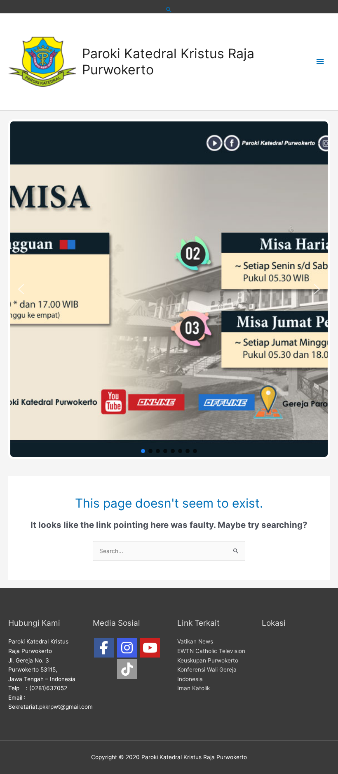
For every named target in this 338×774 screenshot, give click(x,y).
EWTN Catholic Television (211, 651)
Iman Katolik (193, 688)
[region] (169, 289)
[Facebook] (104, 648)
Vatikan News (195, 641)
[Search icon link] (169, 9)
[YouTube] (150, 648)
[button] (21, 289)
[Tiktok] (127, 669)
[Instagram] (127, 648)
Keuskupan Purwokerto (207, 660)
